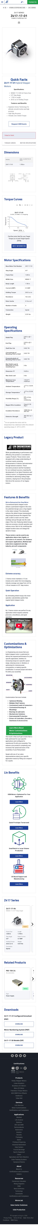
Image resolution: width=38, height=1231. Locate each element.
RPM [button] (20, 230)
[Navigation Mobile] (2, 2)
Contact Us (33, 2)
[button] (22, 2)
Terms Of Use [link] (17, 1218)
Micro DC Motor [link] (19, 1088)
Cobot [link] (19, 1154)
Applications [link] (19, 1114)
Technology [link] (19, 1191)
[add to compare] (19, 23)
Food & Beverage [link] (19, 1149)
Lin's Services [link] (19, 1105)
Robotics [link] (19, 1122)
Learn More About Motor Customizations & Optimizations (18, 730)
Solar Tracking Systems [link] (19, 1159)
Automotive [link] (19, 1130)
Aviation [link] (19, 1132)
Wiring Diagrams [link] (19, 1184)
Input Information (19, 246)
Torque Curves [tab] (10, 143)
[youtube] (24, 1055)
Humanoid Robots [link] (19, 1162)
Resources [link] (19, 1178)
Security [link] (19, 1135)
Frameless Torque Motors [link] (19, 1091)
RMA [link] (19, 1186)
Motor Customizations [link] (19, 1108)
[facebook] (20, 1055)
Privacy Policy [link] (8, 1218)
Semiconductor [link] (19, 1127)
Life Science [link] (19, 1120)
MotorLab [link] (19, 1200)
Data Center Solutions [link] (19, 1205)
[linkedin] (12, 1055)
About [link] (19, 1166)
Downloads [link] (19, 1194)
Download (19, 1024)
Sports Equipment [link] (19, 1152)
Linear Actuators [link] (19, 1083)
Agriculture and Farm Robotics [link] (19, 1157)
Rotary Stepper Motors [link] (19, 1081)
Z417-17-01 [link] (9, 164)
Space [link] (19, 1140)
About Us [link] (19, 1169)
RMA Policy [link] (14, 1220)
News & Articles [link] (19, 1189)
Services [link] (19, 1102)
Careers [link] (19, 1174)
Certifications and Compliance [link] (19, 1110)
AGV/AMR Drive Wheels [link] (19, 1093)
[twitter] (16, 1055)
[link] (6, 2)
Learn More (19, 802)
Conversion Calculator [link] (19, 1181)
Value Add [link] (19, 1098)
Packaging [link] (19, 1137)
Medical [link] (19, 1117)
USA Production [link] (19, 1210)
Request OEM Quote (19, 124)
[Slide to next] (32, 924)
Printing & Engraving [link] (19, 1142)
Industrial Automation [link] (19, 1145)
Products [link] (19, 1078)
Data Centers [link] (19, 1147)
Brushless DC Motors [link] (19, 1086)
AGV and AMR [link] (19, 1125)
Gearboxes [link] (19, 1096)
